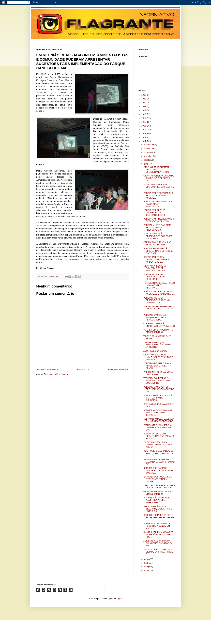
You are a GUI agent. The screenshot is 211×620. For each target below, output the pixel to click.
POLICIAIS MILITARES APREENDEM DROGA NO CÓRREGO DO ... (156, 300)
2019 (144, 110)
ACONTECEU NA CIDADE (155, 351)
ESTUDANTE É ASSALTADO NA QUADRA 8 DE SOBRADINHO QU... (158, 427)
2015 (144, 126)
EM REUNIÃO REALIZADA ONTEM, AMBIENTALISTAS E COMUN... (157, 444)
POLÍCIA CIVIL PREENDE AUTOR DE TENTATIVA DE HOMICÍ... (158, 220)
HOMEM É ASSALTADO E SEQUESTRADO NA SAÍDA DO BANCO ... (158, 436)
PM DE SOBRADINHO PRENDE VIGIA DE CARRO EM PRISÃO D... (158, 551)
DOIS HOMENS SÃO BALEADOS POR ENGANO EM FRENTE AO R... (158, 453)
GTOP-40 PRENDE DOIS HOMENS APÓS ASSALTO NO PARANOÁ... (158, 357)
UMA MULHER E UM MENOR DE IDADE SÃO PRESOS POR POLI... (158, 534)
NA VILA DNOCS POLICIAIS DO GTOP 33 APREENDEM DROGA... (157, 479)
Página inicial (83, 369)
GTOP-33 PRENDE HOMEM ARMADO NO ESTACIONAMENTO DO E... (157, 169)
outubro (147, 152)
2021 (144, 106)
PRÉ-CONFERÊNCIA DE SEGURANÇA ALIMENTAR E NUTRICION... (157, 508)
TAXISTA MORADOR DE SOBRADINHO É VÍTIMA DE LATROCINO (157, 344)
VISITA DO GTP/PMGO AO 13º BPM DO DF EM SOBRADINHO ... (158, 187)
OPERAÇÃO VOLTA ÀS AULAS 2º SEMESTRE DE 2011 (158, 243)
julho (146, 164)
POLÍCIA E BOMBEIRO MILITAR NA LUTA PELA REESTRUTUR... (157, 204)
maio (146, 563)
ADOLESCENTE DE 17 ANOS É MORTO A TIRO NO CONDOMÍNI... (157, 397)
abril (146, 567)
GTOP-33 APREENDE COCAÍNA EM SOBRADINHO (158, 493)
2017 (144, 118)
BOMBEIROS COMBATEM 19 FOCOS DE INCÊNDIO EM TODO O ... (156, 526)
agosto (147, 160)
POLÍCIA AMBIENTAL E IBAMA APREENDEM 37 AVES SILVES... (157, 365)
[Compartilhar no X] (72, 276)
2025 (144, 95)
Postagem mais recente (47, 369)
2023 (144, 99)
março (147, 571)
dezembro (148, 144)
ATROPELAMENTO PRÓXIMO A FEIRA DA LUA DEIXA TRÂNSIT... (157, 412)
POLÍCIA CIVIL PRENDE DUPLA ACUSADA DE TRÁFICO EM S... (159, 292)
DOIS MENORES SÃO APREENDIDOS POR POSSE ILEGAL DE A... (157, 236)
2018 (144, 114)
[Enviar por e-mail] (66, 276)
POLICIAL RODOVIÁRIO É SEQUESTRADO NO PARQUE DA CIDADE (158, 250)
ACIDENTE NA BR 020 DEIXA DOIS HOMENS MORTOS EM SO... (157, 543)
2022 (144, 103)
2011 (144, 141)
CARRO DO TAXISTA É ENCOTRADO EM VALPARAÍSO (159, 324)
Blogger (118, 599)
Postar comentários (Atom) (56, 374)
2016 (144, 122)
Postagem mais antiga (118, 369)
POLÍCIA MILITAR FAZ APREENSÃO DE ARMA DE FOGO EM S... (157, 276)
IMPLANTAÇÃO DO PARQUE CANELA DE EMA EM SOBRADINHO (156, 500)
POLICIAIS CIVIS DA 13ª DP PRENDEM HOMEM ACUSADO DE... (158, 389)
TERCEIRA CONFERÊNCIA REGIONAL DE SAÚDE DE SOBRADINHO (156, 380)
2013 (144, 133)
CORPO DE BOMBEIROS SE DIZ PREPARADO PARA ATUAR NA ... (158, 517)
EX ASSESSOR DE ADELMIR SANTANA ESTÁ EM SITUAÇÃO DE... (159, 461)
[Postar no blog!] (69, 276)
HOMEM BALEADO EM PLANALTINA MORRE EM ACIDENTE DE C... (156, 259)
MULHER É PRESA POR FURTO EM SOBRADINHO (158, 331)
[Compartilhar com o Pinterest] (79, 276)
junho (146, 559)
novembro (148, 148)
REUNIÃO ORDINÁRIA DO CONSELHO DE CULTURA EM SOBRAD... (158, 470)
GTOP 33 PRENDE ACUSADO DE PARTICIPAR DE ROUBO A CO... (158, 178)
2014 (144, 129)
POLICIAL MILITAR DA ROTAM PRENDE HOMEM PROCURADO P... (157, 227)
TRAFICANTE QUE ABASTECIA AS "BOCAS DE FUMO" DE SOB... (159, 486)
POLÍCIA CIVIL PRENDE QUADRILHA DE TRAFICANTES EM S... (154, 212)
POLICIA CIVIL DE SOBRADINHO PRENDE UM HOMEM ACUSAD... (158, 195)
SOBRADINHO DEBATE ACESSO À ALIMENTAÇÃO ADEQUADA (158, 420)
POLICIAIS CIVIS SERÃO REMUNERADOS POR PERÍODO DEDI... (154, 317)
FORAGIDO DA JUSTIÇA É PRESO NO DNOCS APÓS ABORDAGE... (159, 285)
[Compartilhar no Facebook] (75, 276)
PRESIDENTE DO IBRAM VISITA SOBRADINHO (158, 373)
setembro (148, 156)
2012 (144, 137)
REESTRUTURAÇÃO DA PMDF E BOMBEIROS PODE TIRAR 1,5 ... (158, 308)
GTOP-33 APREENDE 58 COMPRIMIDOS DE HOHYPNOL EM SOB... (155, 268)
